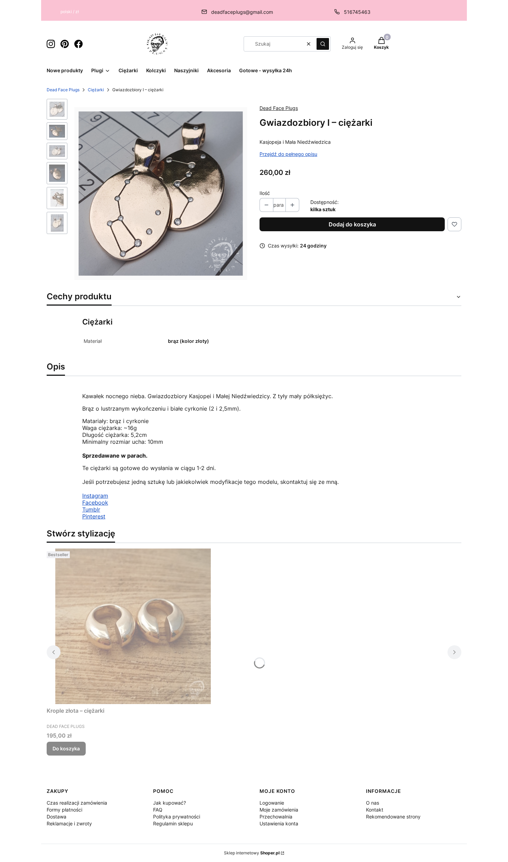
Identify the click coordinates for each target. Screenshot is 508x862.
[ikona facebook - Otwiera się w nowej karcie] (78, 44)
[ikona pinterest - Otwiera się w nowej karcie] (64, 44)
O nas (372, 803)
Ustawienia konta (279, 823)
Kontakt (374, 810)
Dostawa (56, 816)
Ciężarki (96, 89)
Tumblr (91, 509)
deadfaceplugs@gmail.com (242, 12)
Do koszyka (66, 748)
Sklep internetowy (252, 852)
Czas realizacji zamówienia (77, 803)
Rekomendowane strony (393, 816)
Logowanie (272, 803)
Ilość (265, 193)
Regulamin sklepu (173, 823)
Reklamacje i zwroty (69, 823)
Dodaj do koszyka (352, 224)
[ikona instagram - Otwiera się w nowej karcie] (51, 44)
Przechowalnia (276, 816)
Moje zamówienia (279, 810)
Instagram (95, 495)
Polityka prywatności (176, 816)
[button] (323, 44)
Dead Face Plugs (63, 89)
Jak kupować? (169, 803)
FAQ (157, 810)
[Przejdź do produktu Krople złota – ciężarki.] (133, 626)
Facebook (95, 502)
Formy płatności (64, 810)
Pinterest (93, 516)
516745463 (357, 12)
